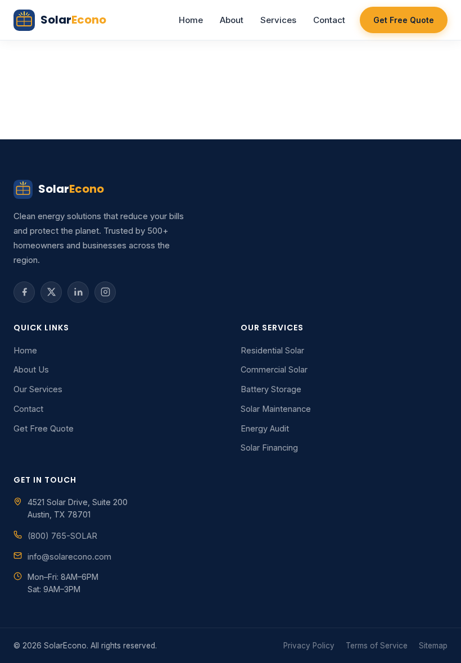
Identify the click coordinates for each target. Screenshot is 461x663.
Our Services (37, 389)
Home (191, 20)
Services (278, 20)
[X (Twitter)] (51, 292)
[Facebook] (24, 292)
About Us (31, 369)
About (231, 20)
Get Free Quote (403, 20)
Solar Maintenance (276, 409)
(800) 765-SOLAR (62, 536)
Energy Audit (265, 428)
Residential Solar (272, 350)
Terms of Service (377, 645)
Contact (329, 20)
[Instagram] (105, 292)
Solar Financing (269, 447)
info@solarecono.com (69, 556)
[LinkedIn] (78, 292)
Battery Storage (271, 389)
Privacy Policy (309, 645)
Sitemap (433, 645)
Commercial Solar (274, 369)
